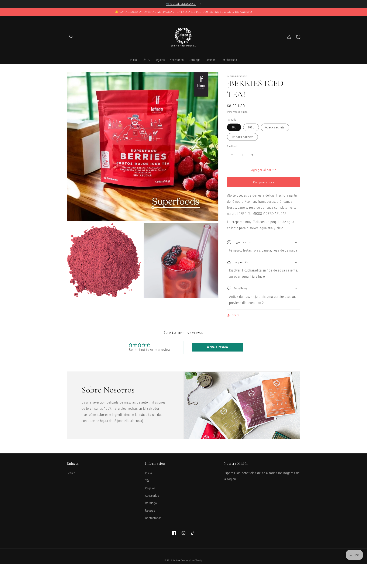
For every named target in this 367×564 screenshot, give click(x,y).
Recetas (150, 510)
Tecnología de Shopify (191, 560)
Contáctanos (153, 518)
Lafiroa (176, 560)
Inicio (148, 473)
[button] (71, 36)
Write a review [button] (217, 347)
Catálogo (151, 503)
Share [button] (235, 315)
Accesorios (152, 495)
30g (234, 127)
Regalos (150, 488)
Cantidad (232, 146)
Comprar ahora (263, 182)
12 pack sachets (242, 137)
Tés (147, 480)
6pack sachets (275, 127)
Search (71, 473)
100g (251, 127)
